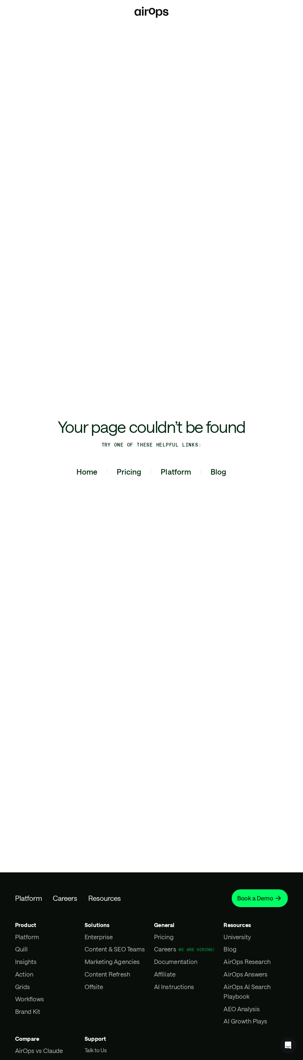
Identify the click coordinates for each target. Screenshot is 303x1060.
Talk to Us (96, 1050)
